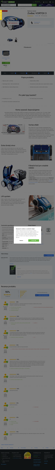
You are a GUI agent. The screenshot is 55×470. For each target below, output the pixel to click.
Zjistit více (17, 237)
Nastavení (21, 240)
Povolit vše (33, 240)
